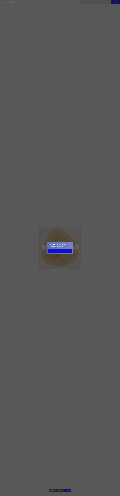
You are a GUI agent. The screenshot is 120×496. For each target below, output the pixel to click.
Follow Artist (60, 250)
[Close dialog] (71, 243)
